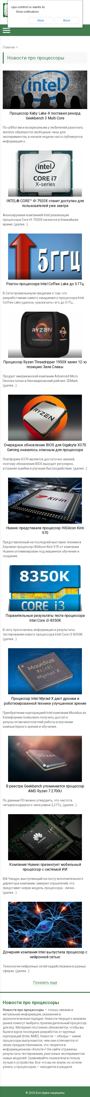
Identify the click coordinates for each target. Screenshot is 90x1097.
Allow (40, 20)
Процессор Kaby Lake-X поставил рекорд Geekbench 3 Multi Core (45, 115)
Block (66, 20)
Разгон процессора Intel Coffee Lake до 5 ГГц (45, 284)
